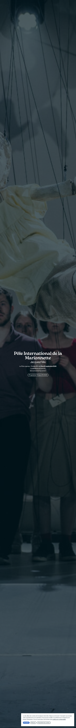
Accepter (26, 722)
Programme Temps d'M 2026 (38, 375)
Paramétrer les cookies (44, 722)
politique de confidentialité (59, 719)
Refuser (33, 722)
